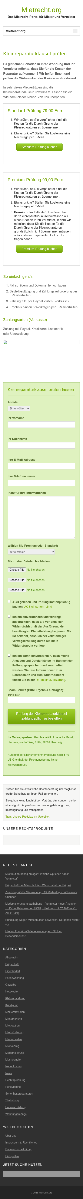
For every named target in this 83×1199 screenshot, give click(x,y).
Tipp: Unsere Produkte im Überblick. (28, 816)
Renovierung (13, 1087)
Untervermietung (15, 1107)
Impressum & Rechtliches (21, 1142)
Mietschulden (13, 1039)
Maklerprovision (15, 1012)
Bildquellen (12, 1156)
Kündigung (11, 1005)
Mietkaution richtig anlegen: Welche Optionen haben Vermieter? (37, 876)
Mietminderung (14, 1032)
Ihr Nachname (17, 438)
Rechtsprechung (15, 1080)
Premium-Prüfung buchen (39, 249)
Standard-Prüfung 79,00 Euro (35, 110)
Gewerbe (10, 984)
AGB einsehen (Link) (38, 606)
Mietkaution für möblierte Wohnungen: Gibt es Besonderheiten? (33, 933)
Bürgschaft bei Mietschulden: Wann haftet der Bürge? (38, 885)
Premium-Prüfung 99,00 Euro (35, 179)
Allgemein (11, 957)
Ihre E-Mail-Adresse (22, 459)
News (8, 1073)
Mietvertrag (12, 1046)
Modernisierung (14, 1053)
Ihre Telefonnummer (21, 476)
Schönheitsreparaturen (19, 1093)
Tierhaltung (12, 1100)
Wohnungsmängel (16, 1114)
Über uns (10, 1135)
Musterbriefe (13, 1059)
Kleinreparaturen (15, 998)
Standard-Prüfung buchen (39, 147)
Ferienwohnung (14, 978)
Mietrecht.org (41, 10)
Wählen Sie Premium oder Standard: (33, 545)
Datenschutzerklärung (50, 679)
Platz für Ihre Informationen (27, 492)
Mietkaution (12, 1025)
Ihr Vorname (16, 418)
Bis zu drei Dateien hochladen (29, 561)
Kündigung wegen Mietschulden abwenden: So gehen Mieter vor (42, 922)
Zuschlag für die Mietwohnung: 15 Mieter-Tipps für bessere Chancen (41, 894)
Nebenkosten (13, 1066)
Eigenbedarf (12, 971)
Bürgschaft (12, 964)
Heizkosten (12, 991)
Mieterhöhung (13, 1019)
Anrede (13, 402)
